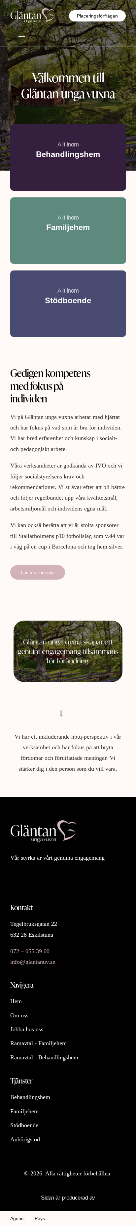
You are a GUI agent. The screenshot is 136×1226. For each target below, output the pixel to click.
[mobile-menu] (17, 38)
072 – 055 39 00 (30, 951)
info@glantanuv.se (32, 962)
